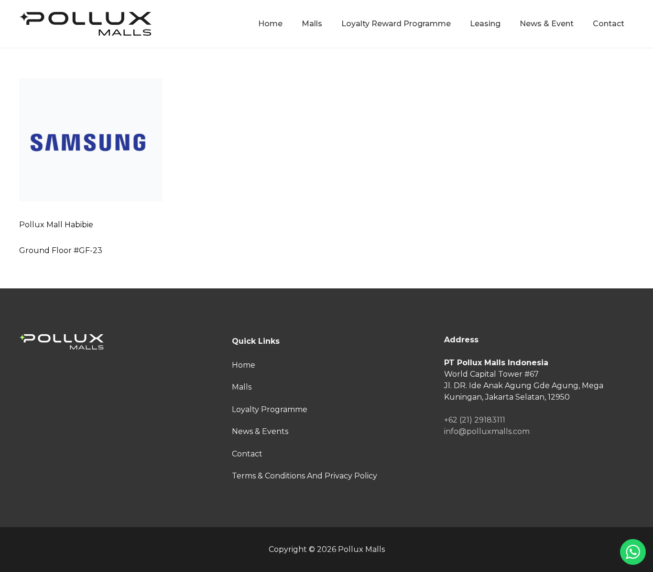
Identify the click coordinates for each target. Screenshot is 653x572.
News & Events (260, 431)
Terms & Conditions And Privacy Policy (304, 475)
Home (243, 365)
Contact (247, 453)
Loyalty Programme (269, 409)
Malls (241, 387)
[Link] (85, 24)
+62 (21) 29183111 (474, 419)
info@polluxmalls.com (487, 431)
